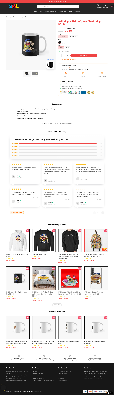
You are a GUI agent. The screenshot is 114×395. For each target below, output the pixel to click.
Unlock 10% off (3, 388)
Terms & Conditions (38, 373)
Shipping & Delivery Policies (65, 371)
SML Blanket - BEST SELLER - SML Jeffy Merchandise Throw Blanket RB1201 (42, 294)
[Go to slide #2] (35, 74)
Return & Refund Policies (65, 376)
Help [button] (111, 393)
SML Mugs (27, 17)
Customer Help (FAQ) (64, 380)
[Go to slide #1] (27, 74)
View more (57, 304)
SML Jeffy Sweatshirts (39, 254)
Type (59, 34)
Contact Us (61, 378)
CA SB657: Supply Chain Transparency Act (43, 380)
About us (35, 371)
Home (8, 17)
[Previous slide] (9, 45)
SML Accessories (17, 17)
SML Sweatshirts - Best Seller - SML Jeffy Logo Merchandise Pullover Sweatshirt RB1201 (68, 256)
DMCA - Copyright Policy (39, 378)
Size (59, 45)
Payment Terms (63, 373)
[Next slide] (53, 45)
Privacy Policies (37, 376)
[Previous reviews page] (94, 212)
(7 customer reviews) (71, 28)
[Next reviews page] (102, 212)
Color (59, 39)
